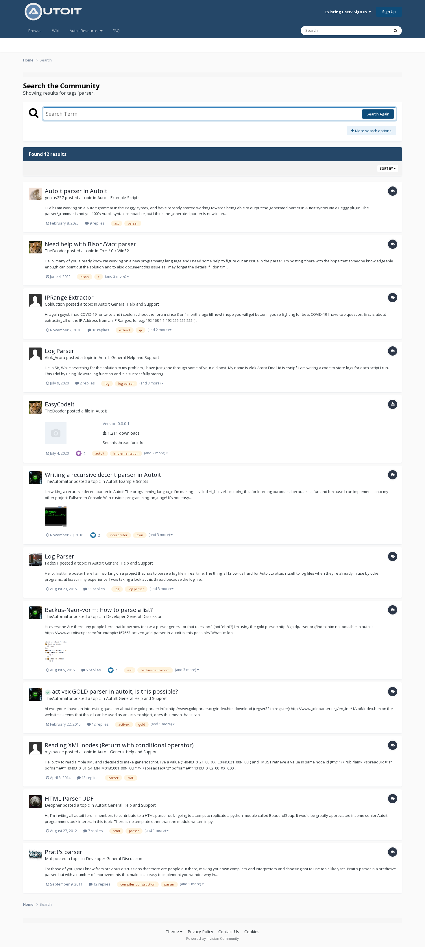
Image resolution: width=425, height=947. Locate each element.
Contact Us (228, 931)
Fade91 (52, 563)
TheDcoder (55, 250)
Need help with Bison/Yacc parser (90, 244)
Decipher (53, 805)
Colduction (55, 304)
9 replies (97, 223)
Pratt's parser (63, 852)
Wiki (55, 30)
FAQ (116, 30)
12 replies (100, 724)
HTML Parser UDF (69, 798)
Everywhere (372, 30)
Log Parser (59, 351)
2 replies (87, 383)
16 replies (100, 330)
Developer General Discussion (134, 616)
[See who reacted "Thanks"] (78, 452)
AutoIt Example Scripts (118, 197)
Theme (173, 931)
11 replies (96, 588)
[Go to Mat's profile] (35, 855)
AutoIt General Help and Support (128, 304)
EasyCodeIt (60, 404)
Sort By (387, 169)
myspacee (54, 751)
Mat (48, 858)
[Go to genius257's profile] (35, 194)
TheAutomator (59, 481)
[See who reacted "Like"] (93, 534)
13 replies (90, 777)
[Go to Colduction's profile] (35, 300)
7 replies (95, 830)
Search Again (378, 114)
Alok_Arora (55, 357)
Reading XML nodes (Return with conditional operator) (119, 745)
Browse (35, 30)
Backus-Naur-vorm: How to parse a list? (99, 610)
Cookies (251, 931)
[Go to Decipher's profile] (35, 801)
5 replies (93, 670)
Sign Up (389, 11)
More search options (372, 130)
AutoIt (101, 411)
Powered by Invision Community (212, 938)
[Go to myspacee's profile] (35, 748)
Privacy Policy (200, 931)
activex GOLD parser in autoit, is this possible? (114, 691)
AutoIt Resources (85, 30)
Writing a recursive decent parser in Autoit (103, 475)
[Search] (395, 30)
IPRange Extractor (69, 297)
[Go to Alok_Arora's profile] (35, 354)
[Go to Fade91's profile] (35, 559)
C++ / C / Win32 (114, 250)
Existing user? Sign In (347, 11)
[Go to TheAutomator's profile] (35, 477)
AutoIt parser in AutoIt (76, 191)
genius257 (54, 197)
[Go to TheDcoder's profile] (35, 247)
